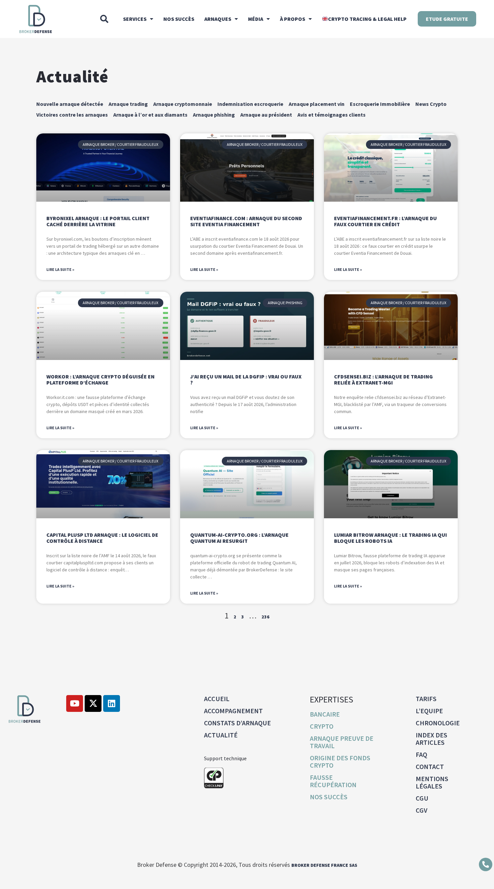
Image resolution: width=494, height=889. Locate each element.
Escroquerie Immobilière (380, 103)
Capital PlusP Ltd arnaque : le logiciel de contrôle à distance (102, 537)
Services (135, 18)
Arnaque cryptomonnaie (182, 103)
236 (265, 617)
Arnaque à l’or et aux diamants (150, 114)
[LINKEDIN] (111, 703)
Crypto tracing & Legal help (367, 18)
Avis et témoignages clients (331, 114)
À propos (292, 18)
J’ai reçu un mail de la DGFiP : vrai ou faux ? (245, 379)
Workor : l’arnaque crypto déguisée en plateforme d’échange (100, 379)
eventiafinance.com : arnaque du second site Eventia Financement (246, 221)
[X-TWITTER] (93, 703)
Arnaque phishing (214, 114)
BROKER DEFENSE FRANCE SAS (324, 865)
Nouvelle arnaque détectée (69, 103)
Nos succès (178, 18)
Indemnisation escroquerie (250, 103)
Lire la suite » (60, 269)
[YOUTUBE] (74, 703)
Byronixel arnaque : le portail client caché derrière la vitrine (98, 221)
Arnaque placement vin (316, 103)
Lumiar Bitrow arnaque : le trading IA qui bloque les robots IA (390, 537)
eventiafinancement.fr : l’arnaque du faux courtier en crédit (385, 221)
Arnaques (217, 18)
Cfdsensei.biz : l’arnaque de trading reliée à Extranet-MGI (383, 379)
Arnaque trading (128, 103)
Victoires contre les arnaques (72, 114)
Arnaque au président (266, 114)
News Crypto (431, 103)
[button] (104, 19)
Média (255, 18)
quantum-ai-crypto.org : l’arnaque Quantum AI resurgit (239, 537)
